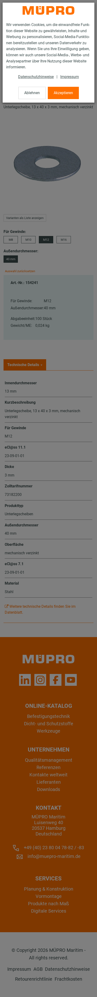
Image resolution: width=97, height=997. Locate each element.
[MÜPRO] (48, 10)
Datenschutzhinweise (36, 76)
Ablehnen (32, 93)
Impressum (69, 76)
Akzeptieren (63, 93)
